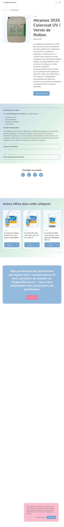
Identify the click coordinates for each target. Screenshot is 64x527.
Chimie (35, 16)
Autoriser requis (41, 517)
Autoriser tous (51, 517)
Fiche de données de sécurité (13, 157)
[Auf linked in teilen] (41, 175)
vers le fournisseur (41, 93)
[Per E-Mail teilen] (23, 175)
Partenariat (32, 297)
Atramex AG (37, 39)
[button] (60, 2)
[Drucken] (29, 175)
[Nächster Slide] (58, 252)
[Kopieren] (35, 175)
